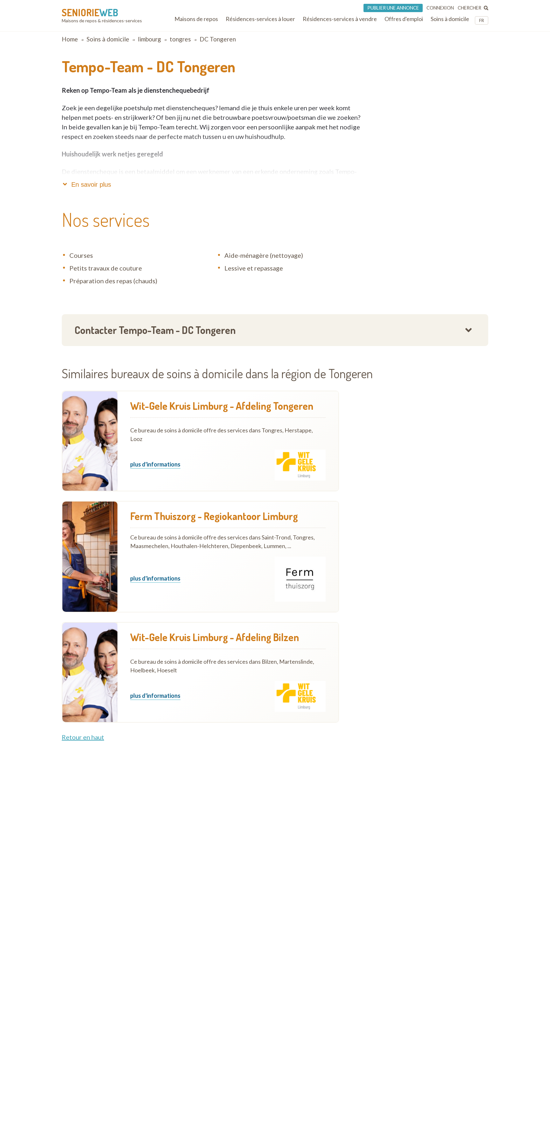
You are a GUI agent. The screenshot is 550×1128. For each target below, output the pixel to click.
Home (70, 39)
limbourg (149, 39)
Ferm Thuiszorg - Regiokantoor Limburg (214, 516)
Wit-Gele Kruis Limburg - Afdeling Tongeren (221, 406)
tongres (180, 39)
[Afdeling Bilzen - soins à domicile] (89, 672)
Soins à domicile (108, 39)
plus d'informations (155, 464)
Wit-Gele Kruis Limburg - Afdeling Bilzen (214, 637)
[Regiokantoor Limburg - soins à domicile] (89, 557)
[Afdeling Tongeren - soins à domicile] (89, 441)
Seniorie (90, 12)
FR (481, 20)
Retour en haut (83, 737)
